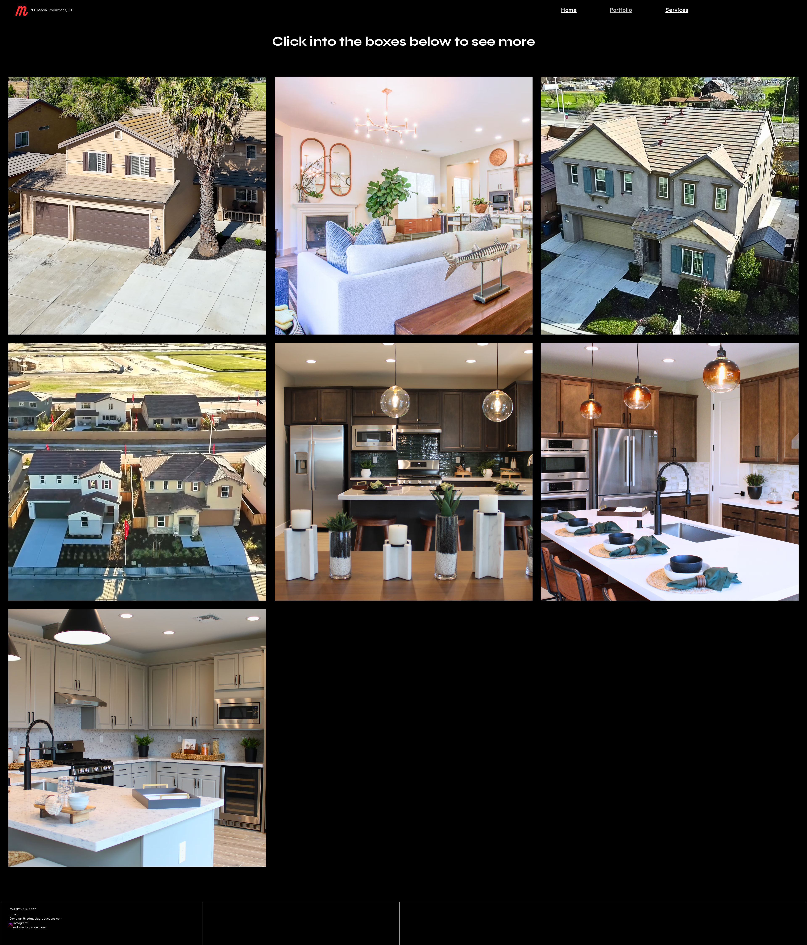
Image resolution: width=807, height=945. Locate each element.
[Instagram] (10, 925)
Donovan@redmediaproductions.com (36, 918)
